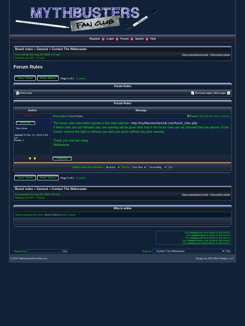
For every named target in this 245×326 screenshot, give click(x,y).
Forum (124, 38)
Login (110, 38)
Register (94, 38)
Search (139, 38)
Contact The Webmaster (69, 49)
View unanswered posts (195, 54)
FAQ (153, 38)
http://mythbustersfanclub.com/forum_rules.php (164, 123)
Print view (26, 93)
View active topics (220, 54)
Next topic (220, 93)
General (42, 49)
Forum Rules (28, 66)
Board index (24, 49)
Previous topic (203, 93)
